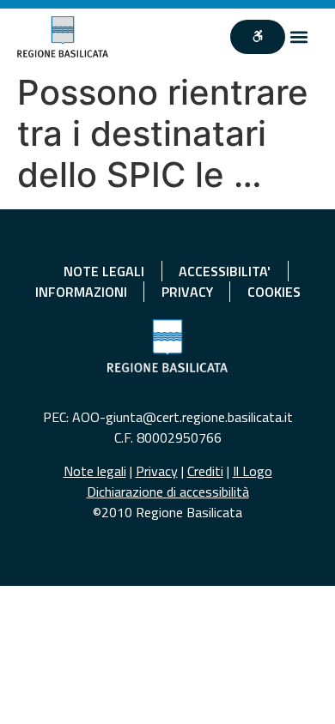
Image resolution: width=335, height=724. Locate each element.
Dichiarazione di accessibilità (168, 491)
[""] (257, 37)
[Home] (63, 36)
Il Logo (252, 471)
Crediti (205, 471)
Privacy (157, 471)
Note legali (95, 471)
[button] (299, 36)
